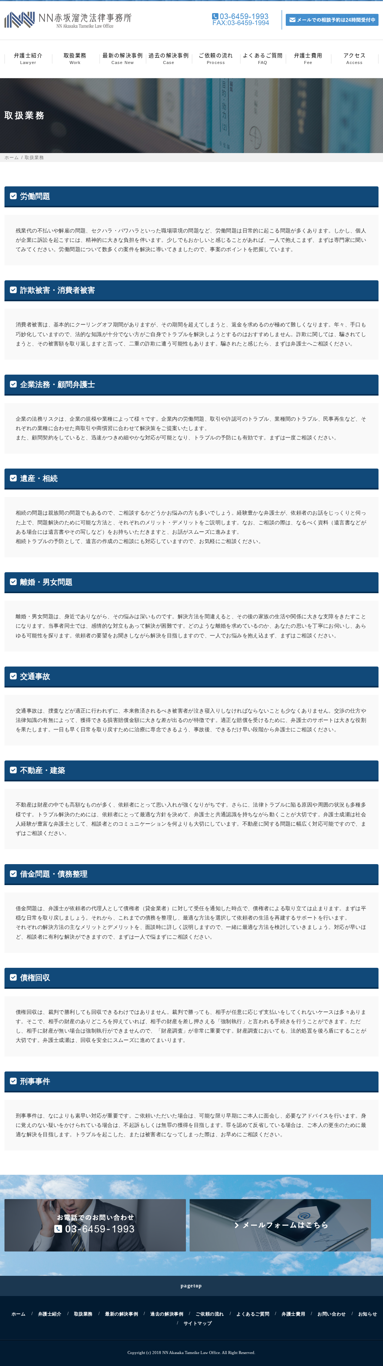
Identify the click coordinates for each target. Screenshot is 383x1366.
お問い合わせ (332, 1314)
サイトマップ (198, 1323)
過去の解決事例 (168, 58)
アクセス (354, 58)
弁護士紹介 (28, 58)
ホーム (11, 157)
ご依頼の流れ (216, 58)
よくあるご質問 (263, 58)
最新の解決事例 (122, 58)
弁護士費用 (308, 58)
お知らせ (367, 1314)
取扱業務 (75, 58)
